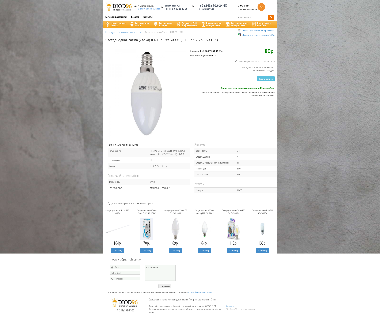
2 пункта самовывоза (149, 9)
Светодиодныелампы (118, 24)
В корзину (117, 250)
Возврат (135, 17)
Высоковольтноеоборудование (239, 24)
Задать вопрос (266, 78)
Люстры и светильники (199, 299)
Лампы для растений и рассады (258, 30)
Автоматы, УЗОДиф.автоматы (189, 24)
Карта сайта (230, 306)
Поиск (271, 17)
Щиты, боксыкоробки (264, 24)
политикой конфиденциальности (200, 292)
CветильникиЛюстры (165, 24)
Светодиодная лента (158, 299)
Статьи (214, 299)
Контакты (147, 17)
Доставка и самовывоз (116, 17)
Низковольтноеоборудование (213, 24)
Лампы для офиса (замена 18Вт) (258, 34)
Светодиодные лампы (178, 299)
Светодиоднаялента (142, 24)
